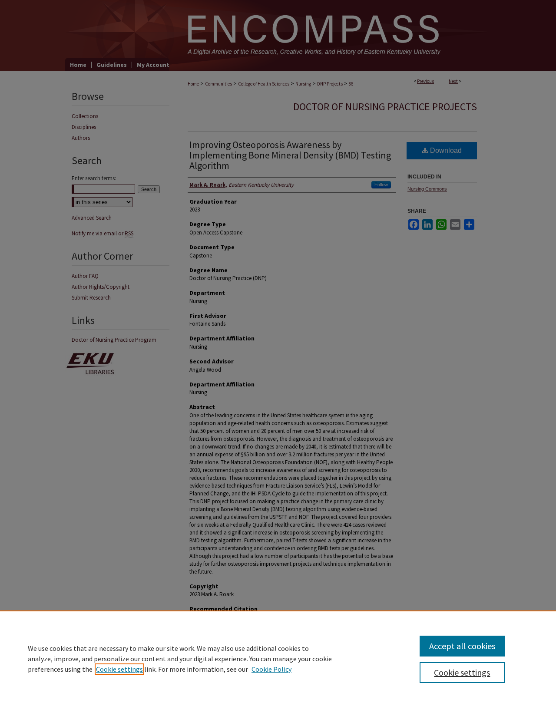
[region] (278, 658)
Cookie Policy (271, 669)
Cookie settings (119, 669)
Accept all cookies (462, 645)
